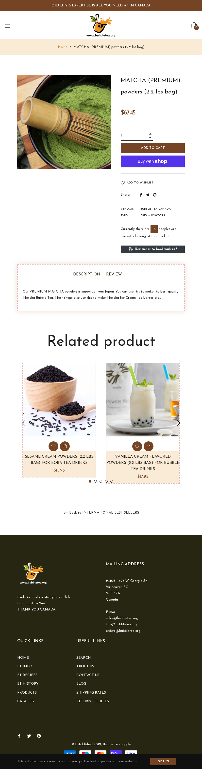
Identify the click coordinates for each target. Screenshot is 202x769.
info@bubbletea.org (121, 624)
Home (62, 47)
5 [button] (111, 481)
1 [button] (90, 481)
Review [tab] (114, 274)
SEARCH (83, 658)
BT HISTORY (27, 684)
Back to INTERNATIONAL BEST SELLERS (103, 513)
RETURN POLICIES (92, 701)
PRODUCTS (27, 693)
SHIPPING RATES (91, 693)
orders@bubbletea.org (123, 631)
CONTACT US (87, 675)
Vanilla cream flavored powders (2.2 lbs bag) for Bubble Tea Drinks (142, 463)
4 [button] (106, 481)
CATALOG (25, 701)
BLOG (81, 684)
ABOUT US (85, 666)
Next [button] (179, 423)
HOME (23, 658)
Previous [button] (23, 423)
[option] (59, 420)
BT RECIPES (27, 675)
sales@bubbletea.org (122, 618)
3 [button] (101, 481)
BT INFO (24, 666)
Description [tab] (86, 274)
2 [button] (95, 481)
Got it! (163, 761)
